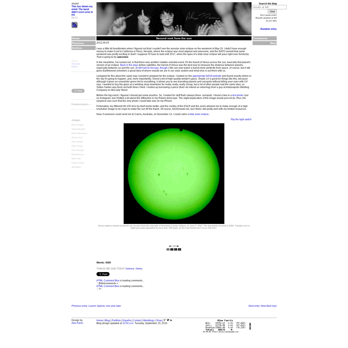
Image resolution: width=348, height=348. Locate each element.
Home (99, 320)
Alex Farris (77, 323)
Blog (107, 320)
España (127, 320)
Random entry (268, 29)
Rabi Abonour (77, 154)
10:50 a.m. (128, 323)
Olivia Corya (77, 146)
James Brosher (78, 129)
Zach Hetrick (77, 142)
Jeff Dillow (76, 167)
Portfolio (116, 320)
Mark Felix (76, 158)
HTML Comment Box (107, 280)
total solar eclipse (199, 114)
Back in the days (129, 65)
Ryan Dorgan (77, 125)
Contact (137, 320)
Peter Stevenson (79, 133)
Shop (159, 320)
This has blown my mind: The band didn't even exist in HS (82, 10)
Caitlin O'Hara (77, 163)
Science (75, 63)
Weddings (148, 320)
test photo (237, 95)
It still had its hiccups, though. (152, 67)
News (74, 66)
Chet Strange (77, 150)
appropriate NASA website (207, 76)
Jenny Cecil (76, 137)
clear (272, 11)
